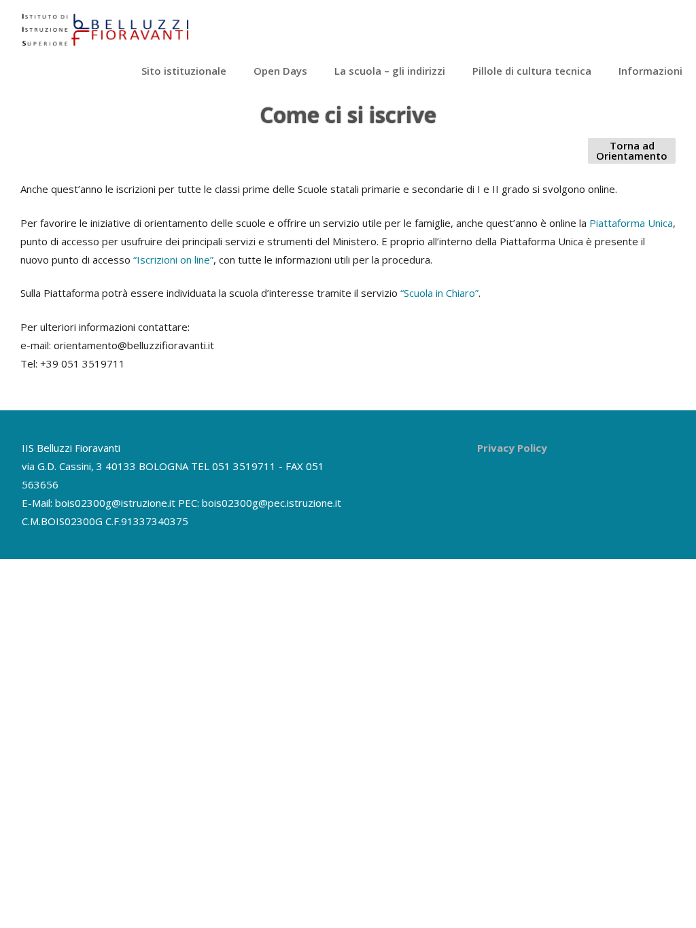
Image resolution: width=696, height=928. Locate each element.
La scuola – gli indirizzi (389, 70)
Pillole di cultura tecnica (531, 70)
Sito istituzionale (183, 70)
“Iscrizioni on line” (173, 259)
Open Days (280, 70)
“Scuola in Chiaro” (439, 293)
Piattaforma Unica (631, 223)
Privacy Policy (512, 447)
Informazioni (650, 70)
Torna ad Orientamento (631, 150)
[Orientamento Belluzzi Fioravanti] (105, 42)
